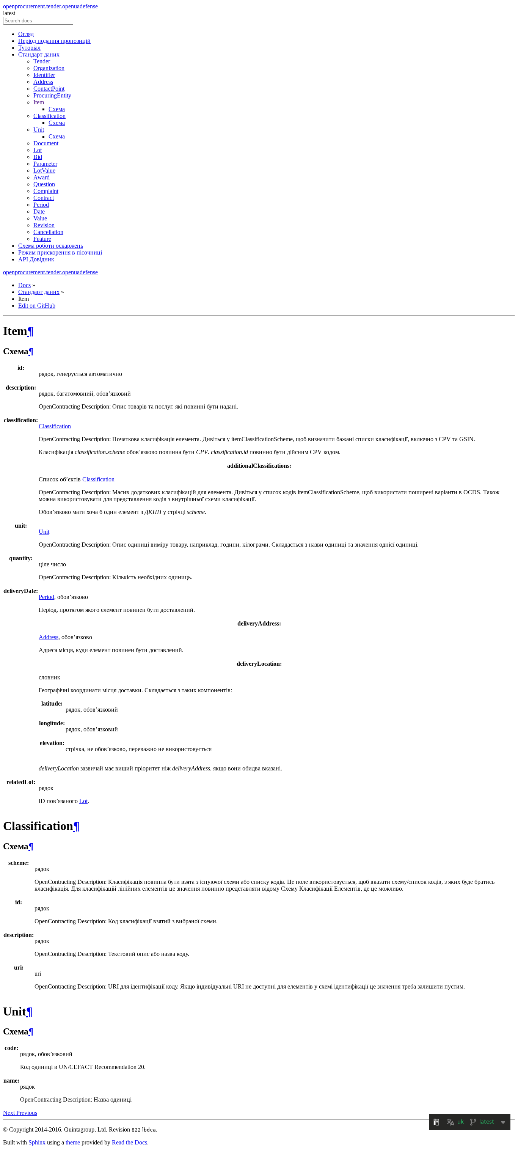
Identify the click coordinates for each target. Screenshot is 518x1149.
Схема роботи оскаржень (50, 245)
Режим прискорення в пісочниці (60, 252)
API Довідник (36, 259)
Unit (38, 129)
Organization (48, 68)
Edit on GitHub (36, 305)
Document (45, 143)
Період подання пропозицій (54, 41)
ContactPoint (48, 88)
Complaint (45, 191)
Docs (24, 285)
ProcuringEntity (52, 95)
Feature (42, 239)
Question (44, 184)
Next (9, 1113)
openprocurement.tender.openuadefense (50, 6)
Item (38, 102)
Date (39, 211)
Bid (37, 157)
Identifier (44, 75)
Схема (57, 109)
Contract (43, 198)
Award (41, 177)
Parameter (45, 163)
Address (43, 82)
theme (73, 1142)
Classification (49, 116)
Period (41, 204)
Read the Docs (129, 1142)
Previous (26, 1113)
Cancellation (48, 232)
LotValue (44, 170)
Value (40, 218)
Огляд (26, 34)
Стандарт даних (39, 54)
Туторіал (29, 47)
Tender (41, 61)
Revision (44, 225)
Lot (37, 150)
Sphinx (37, 1142)
